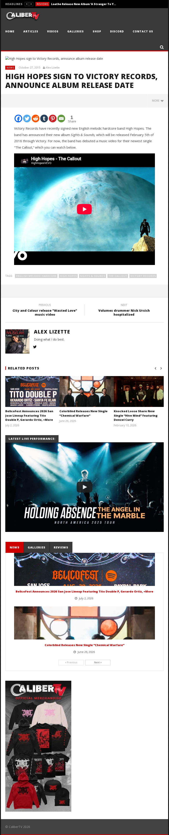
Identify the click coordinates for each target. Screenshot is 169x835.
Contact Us (143, 31)
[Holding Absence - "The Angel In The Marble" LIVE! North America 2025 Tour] (84, 487)
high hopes (68, 276)
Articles (30, 31)
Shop (97, 31)
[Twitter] (27, 118)
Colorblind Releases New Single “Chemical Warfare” (83, 413)
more (156, 101)
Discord (117, 31)
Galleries (75, 31)
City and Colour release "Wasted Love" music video (45, 310)
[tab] (15, 547)
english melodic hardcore (36, 276)
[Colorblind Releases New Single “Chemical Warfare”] (87, 397)
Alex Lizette (53, 67)
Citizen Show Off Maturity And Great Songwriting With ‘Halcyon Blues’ (84, 4)
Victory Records (143, 276)
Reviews (42, 4)
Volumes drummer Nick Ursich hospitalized (124, 310)
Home (10, 31)
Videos (53, 31)
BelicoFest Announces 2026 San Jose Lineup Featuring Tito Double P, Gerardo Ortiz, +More (29, 415)
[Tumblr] (44, 118)
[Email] (61, 118)
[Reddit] (35, 118)
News (10, 67)
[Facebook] (18, 118)
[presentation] (14, 547)
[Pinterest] (53, 118)
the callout (117, 276)
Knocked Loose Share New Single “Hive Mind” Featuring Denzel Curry (136, 415)
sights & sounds (92, 276)
